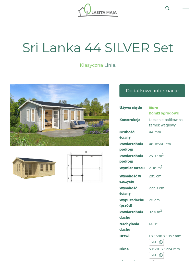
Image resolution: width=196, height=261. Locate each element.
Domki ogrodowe (164, 113)
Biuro (154, 108)
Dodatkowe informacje (152, 91)
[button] (186, 8)
